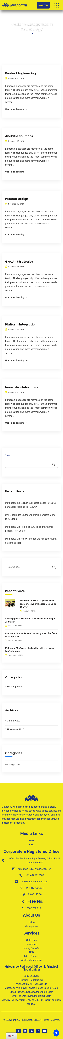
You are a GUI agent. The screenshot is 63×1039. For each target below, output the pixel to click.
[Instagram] (38, 1031)
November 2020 (15, 729)
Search (8, 455)
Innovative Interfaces (21, 387)
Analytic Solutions (19, 136)
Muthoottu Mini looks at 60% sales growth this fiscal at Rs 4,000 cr (31, 635)
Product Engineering (20, 73)
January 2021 (14, 720)
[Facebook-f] (18, 1031)
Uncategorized (14, 686)
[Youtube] (44, 1031)
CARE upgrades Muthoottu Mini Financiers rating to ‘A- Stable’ (30, 620)
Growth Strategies (19, 261)
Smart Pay (43, 5)
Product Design (16, 199)
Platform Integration (20, 324)
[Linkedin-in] (31, 1031)
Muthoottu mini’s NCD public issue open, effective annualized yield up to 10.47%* (38, 603)
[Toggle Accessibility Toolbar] (57, 1033)
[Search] (53, 567)
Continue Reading (14, 109)
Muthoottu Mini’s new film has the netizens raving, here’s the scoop (29, 650)
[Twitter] (25, 1031)
